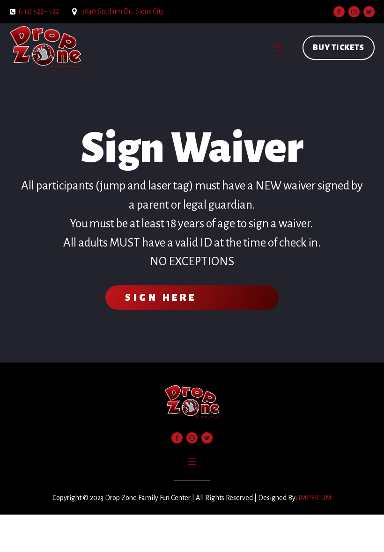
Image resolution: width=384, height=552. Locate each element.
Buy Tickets (338, 48)
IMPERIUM (315, 497)
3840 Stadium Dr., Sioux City (122, 11)
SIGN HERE (161, 297)
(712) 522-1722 (39, 11)
